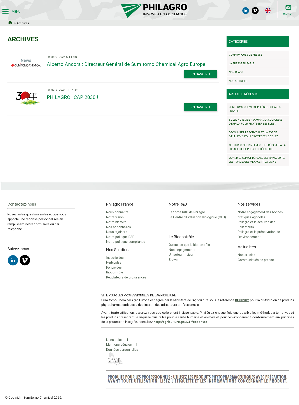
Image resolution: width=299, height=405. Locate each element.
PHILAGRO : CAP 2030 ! (72, 97)
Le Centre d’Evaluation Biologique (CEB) (197, 217)
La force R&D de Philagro (187, 212)
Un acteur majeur (181, 254)
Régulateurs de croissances (126, 277)
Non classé (236, 72)
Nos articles (238, 81)
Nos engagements (182, 250)
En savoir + (201, 74)
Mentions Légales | (121, 344)
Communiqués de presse (245, 54)
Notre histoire (116, 222)
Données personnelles (122, 349)
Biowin (173, 259)
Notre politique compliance (125, 241)
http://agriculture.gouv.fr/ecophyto (180, 322)
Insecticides (115, 257)
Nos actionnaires (118, 227)
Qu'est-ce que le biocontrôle (189, 245)
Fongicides (114, 267)
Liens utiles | (117, 340)
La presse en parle (241, 63)
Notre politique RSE (120, 237)
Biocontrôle (114, 272)
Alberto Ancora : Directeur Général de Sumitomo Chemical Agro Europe (126, 64)
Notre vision (115, 217)
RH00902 (242, 300)
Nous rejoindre (116, 232)
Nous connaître (117, 212)
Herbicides (113, 262)
